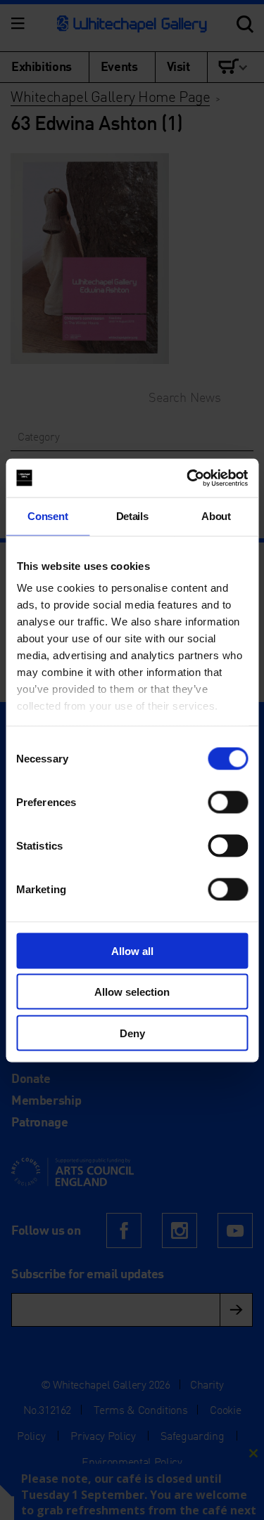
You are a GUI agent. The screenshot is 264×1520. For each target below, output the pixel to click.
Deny (132, 1033)
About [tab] (215, 516)
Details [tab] (132, 516)
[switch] (228, 802)
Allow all (132, 950)
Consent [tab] (47, 516)
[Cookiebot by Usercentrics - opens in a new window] (188, 478)
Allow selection (132, 992)
